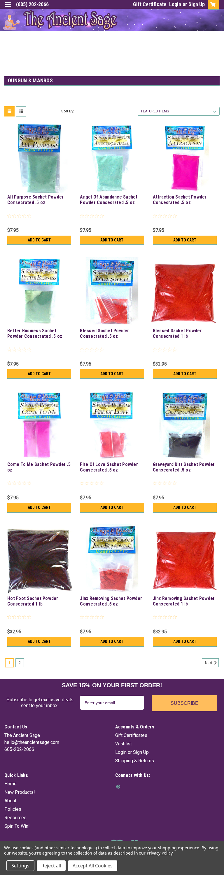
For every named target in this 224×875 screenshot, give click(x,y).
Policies (12, 809)
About (10, 800)
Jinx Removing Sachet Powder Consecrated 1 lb (184, 601)
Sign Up (196, 4)
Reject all (51, 865)
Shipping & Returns (134, 760)
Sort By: (67, 111)
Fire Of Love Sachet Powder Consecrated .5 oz (109, 467)
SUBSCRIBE (184, 703)
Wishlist (123, 744)
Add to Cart (39, 240)
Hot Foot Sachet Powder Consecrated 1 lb (32, 601)
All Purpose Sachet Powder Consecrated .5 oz (35, 199)
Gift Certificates (131, 735)
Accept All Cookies (93, 865)
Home (10, 784)
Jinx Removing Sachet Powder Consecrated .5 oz (111, 601)
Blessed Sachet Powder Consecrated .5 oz (104, 333)
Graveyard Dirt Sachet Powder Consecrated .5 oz (184, 467)
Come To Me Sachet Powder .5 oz (39, 467)
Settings (20, 865)
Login (175, 4)
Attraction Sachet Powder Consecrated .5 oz (180, 199)
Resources (15, 817)
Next (209, 663)
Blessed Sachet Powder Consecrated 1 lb (177, 333)
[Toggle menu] (8, 8)
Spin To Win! (17, 826)
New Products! (19, 792)
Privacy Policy (159, 853)
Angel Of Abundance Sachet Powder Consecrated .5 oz (108, 199)
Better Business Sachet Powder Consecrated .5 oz (34, 333)
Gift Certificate (149, 4)
